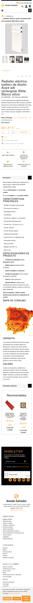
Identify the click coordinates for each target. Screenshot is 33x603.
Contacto (5, 556)
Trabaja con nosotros (8, 557)
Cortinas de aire (7, 535)
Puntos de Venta (7, 552)
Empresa (5, 548)
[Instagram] (23, 479)
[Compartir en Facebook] (18, 76)
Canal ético (6, 586)
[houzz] (28, 479)
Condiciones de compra (9, 569)
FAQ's (4, 572)
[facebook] (10, 479)
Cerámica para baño (8, 529)
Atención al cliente (8, 567)
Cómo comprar (7, 571)
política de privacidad (23, 467)
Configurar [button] (7, 598)
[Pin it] (26, 76)
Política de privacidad (8, 582)
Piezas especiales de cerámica (11, 531)
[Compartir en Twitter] (22, 76)
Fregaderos (6, 537)
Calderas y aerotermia (8, 525)
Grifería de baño (7, 521)
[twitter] (14, 479)
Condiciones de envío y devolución (12, 574)
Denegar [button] (16, 598)
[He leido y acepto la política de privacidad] (5, 466)
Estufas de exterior (8, 527)
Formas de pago (7, 576)
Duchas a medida (7, 523)
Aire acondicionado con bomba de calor (13, 533)
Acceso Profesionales (24, 3)
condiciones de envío (6, 120)
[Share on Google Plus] (30, 76)
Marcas (5, 550)
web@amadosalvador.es (16, 510)
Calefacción (9, 16)
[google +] (19, 479)
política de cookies (14, 593)
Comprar (23, 132)
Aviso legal (6, 584)
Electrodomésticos (8, 539)
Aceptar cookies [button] (26, 598)
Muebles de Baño (7, 519)
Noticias (5, 554)
